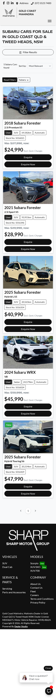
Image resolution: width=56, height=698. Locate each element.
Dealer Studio (21, 626)
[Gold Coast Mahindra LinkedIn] (13, 3)
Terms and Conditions (42, 598)
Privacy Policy (37, 602)
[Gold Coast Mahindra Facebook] (4, 3)
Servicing (7, 588)
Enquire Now (28, 164)
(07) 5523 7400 (43, 3)
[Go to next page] (35, 511)
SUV (4, 563)
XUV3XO (35, 566)
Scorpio (34, 563)
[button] (50, 21)
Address (24, 3)
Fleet (33, 591)
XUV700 (35, 570)
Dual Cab (7, 566)
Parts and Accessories (14, 592)
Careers (34, 595)
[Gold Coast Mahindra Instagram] (9, 3)
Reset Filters (10, 79)
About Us (35, 583)
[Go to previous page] (21, 511)
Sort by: (22, 66)
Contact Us (36, 587)
